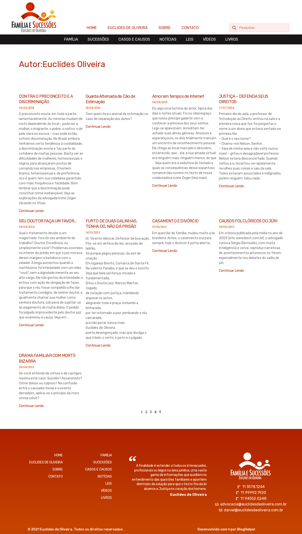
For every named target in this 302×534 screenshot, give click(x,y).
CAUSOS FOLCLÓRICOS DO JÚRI (248, 221)
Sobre (165, 27)
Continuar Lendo (31, 211)
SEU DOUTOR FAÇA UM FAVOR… (47, 221)
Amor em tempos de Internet (178, 96)
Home (92, 27)
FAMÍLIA (71, 39)
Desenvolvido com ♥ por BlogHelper (226, 529)
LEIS (189, 39)
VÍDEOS (209, 39)
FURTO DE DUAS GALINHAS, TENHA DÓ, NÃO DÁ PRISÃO (111, 223)
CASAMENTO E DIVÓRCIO (175, 221)
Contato (190, 27)
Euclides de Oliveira (128, 27)
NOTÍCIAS (167, 39)
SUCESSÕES (98, 39)
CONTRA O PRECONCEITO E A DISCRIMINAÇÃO (46, 99)
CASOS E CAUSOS (134, 39)
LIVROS (231, 39)
